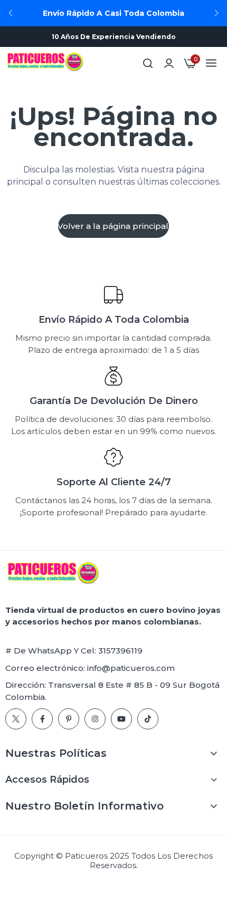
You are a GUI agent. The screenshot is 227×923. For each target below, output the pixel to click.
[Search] (147, 63)
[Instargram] (95, 718)
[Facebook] (42, 718)
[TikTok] (147, 718)
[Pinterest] (68, 718)
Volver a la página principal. (113, 226)
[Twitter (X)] (15, 718)
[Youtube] (121, 718)
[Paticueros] (44, 63)
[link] (168, 63)
